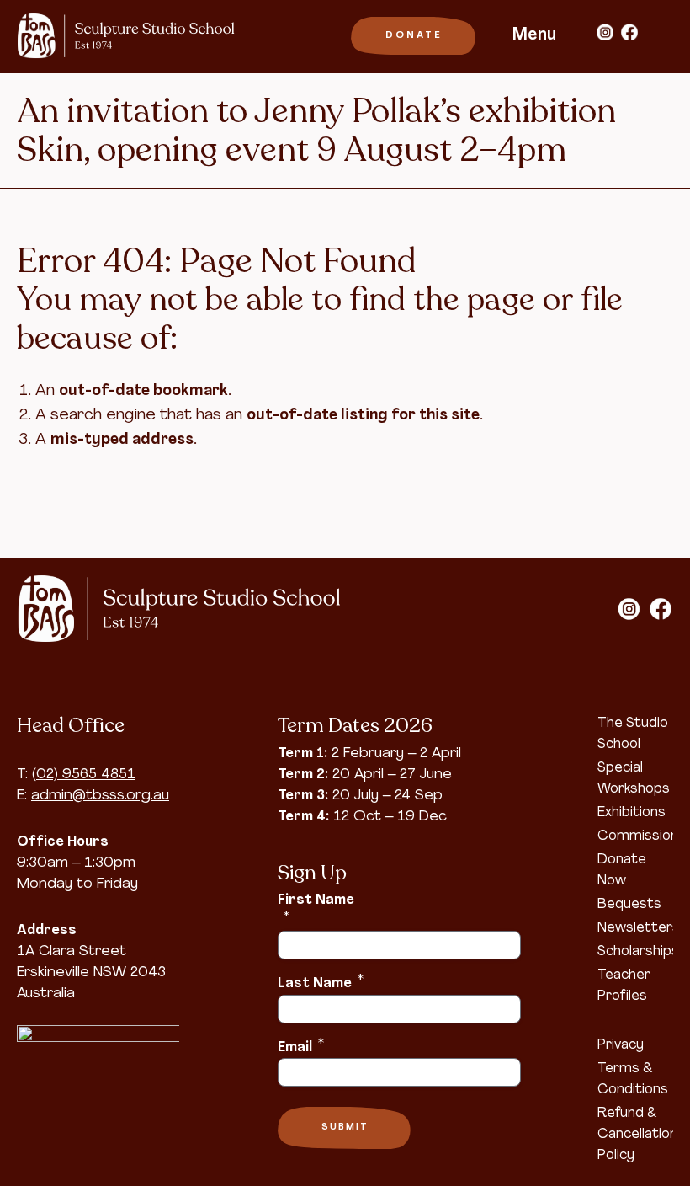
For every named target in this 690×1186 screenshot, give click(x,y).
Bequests (629, 904)
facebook (629, 32)
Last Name (321, 982)
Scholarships (638, 952)
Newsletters (638, 928)
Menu (534, 35)
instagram (605, 32)
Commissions (641, 836)
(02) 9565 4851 (83, 774)
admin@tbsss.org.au (100, 795)
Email (301, 1046)
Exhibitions (631, 813)
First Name (316, 908)
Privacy (620, 1045)
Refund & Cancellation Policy (637, 1134)
